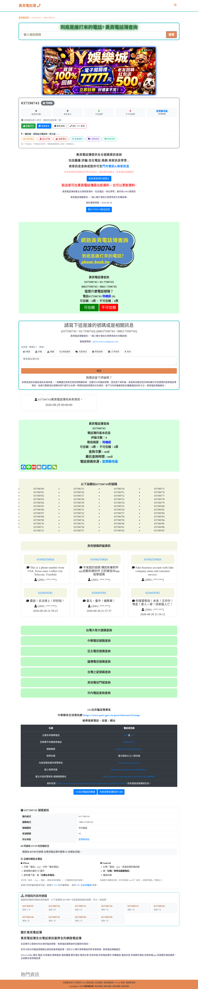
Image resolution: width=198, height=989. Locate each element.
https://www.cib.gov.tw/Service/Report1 (129, 769)
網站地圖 (98, 986)
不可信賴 (108, 307)
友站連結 (99, 982)
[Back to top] (192, 974)
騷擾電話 (62, 139)
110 (125, 735)
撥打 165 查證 (78, 126)
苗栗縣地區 (162, 111)
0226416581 (45, 592)
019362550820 (45, 559)
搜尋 (171, 34)
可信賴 (89, 307)
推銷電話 (30, 139)
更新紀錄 (90, 982)
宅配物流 (95, 139)
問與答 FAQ (80, 982)
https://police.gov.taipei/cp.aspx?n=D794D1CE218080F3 (129, 776)
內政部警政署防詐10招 (111, 792)
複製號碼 (60, 126)
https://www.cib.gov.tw (129, 763)
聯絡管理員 (130, 982)
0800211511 (129, 742)
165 (132, 735)
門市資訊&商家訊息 (115, 166)
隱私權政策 (108, 982)
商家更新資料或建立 (99, 178)
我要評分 (29, 126)
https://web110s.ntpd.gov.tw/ (129, 749)
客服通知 (78, 139)
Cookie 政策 (120, 982)
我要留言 (45, 126)
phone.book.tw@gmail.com (105, 341)
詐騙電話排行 (68, 982)
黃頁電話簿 (28, 6)
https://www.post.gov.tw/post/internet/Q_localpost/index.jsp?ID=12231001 (91, 783)
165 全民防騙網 (84, 885)
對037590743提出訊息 (99, 209)
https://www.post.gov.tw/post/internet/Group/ (111, 715)
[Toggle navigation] (175, 6)
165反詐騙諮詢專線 (85, 792)
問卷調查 (110, 139)
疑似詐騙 (45, 139)
